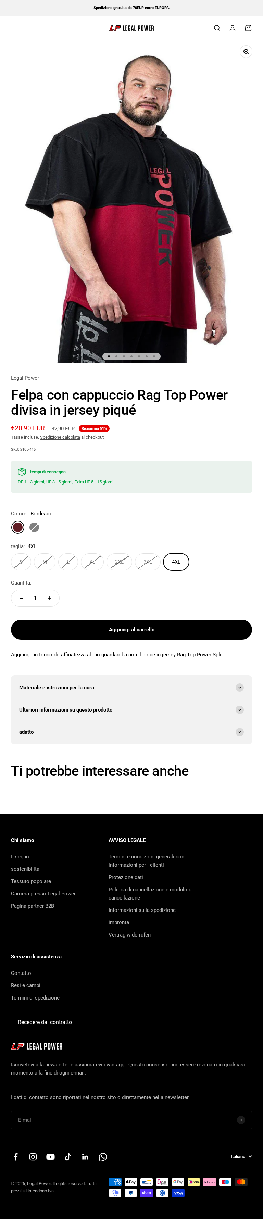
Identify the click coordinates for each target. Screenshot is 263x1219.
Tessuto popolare (31, 881)
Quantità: (21, 583)
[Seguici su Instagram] (33, 1156)
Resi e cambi (25, 985)
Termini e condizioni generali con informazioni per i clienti (146, 861)
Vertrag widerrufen (130, 935)
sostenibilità (25, 869)
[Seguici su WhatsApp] (103, 1156)
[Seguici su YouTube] (50, 1156)
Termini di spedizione (35, 998)
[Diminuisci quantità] (21, 598)
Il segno (20, 857)
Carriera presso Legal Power (43, 894)
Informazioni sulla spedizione (142, 910)
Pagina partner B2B (32, 906)
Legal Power (25, 378)
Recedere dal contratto (45, 1022)
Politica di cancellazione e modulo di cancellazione (151, 894)
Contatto (21, 973)
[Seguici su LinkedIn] (85, 1156)
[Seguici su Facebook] (15, 1156)
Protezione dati (126, 877)
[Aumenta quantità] (49, 598)
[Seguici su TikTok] (68, 1156)
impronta (119, 922)
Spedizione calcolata (60, 437)
